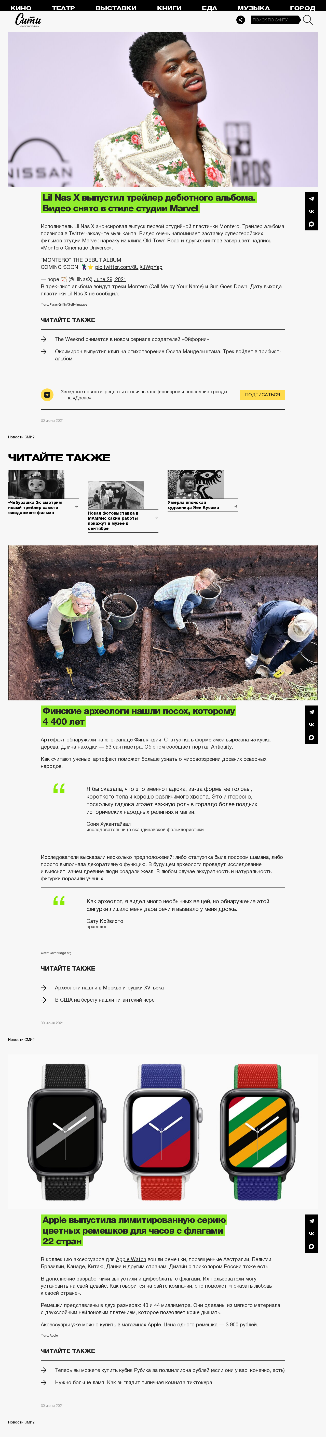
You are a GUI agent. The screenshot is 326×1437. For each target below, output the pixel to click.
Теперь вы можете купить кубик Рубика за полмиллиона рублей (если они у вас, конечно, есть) (170, 1370)
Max (311, 224)
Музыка (253, 8)
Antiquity (221, 747)
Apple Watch (131, 1259)
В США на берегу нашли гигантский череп (106, 1000)
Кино (21, 8)
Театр (63, 8)
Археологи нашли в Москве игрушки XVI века (109, 987)
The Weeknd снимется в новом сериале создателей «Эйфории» (132, 339)
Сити (28, 20)
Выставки (116, 8)
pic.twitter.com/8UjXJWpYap (128, 267)
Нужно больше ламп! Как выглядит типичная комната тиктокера (133, 1382)
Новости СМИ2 (21, 437)
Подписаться (262, 394)
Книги (169, 8)
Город (302, 8)
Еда (209, 8)
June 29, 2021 (110, 279)
